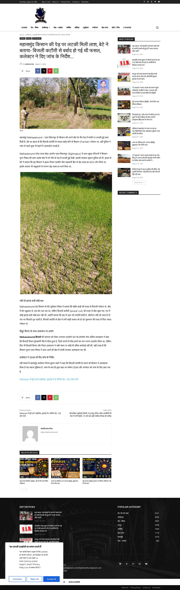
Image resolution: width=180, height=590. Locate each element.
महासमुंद (29, 38)
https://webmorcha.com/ (49, 432)
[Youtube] (158, 1)
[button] (157, 27)
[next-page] (25, 489)
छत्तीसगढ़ (28, 35)
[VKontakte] (146, 563)
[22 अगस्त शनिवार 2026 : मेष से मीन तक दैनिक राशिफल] (34, 468)
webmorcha (29, 64)
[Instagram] (147, 1)
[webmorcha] (21, 64)
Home (22, 35)
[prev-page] (21, 489)
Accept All (51, 579)
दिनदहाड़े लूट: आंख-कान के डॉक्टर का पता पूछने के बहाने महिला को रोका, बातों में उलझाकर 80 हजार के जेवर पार (145, 117)
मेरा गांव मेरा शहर (37, 38)
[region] (34, 563)
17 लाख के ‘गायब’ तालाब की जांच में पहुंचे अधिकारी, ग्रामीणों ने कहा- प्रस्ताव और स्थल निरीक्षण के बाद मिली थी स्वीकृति (145, 90)
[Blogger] (120, 563)
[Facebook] (144, 1)
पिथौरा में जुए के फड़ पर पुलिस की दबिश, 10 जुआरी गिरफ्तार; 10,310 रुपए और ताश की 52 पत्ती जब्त (146, 171)
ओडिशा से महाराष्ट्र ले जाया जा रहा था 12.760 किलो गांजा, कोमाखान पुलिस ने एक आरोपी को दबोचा (146, 131)
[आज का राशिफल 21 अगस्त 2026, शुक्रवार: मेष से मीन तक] (65, 468)
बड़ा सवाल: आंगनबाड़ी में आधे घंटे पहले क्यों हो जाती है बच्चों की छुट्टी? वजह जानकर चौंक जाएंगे (145, 48)
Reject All (34, 579)
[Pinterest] (50, 71)
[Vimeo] (155, 1)
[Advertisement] (110, 15)
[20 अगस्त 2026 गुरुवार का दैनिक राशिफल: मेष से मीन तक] (96, 468)
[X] (151, 1)
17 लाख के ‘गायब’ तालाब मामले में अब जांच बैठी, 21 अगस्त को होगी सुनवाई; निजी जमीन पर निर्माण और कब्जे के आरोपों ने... (146, 157)
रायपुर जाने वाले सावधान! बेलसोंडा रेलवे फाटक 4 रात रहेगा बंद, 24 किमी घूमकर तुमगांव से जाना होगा (144, 76)
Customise (17, 579)
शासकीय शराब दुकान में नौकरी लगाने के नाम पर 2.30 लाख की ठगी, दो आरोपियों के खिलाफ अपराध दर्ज (146, 62)
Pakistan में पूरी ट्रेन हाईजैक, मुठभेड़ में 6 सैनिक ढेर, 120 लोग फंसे (49, 379)
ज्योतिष (22, 477)
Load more (138, 182)
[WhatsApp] (56, 71)
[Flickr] (133, 563)
